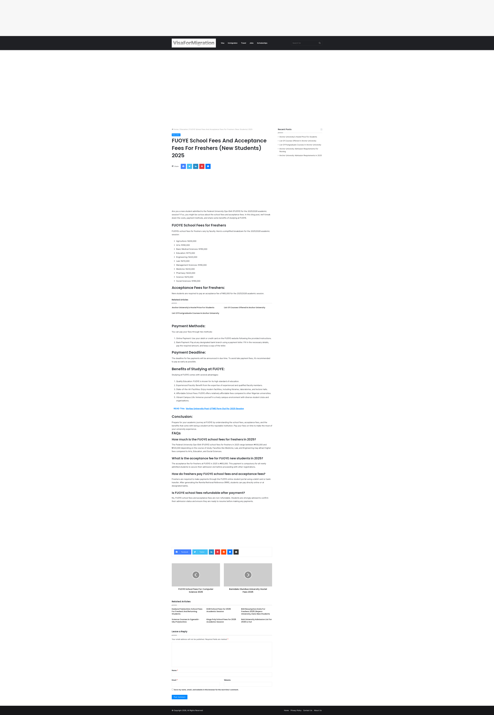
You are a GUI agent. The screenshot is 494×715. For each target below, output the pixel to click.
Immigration (232, 43)
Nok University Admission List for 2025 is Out (256, 620)
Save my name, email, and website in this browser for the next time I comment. (206, 690)
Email (175, 680)
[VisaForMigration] (194, 43)
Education (184, 129)
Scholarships (262, 43)
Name (175, 670)
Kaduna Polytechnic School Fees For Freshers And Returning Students (187, 611)
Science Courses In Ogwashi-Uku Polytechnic (185, 620)
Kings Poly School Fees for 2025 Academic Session (221, 620)
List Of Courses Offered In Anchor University (244, 307)
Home (176, 129)
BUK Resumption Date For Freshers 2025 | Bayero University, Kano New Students (255, 611)
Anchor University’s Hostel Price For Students (193, 307)
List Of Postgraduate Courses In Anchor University (195, 313)
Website (227, 680)
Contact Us (307, 710)
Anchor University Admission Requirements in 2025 (300, 155)
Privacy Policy (296, 710)
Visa (222, 43)
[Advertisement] (77, 18)
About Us (318, 710)
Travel (243, 43)
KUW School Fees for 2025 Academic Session (218, 610)
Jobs (251, 43)
